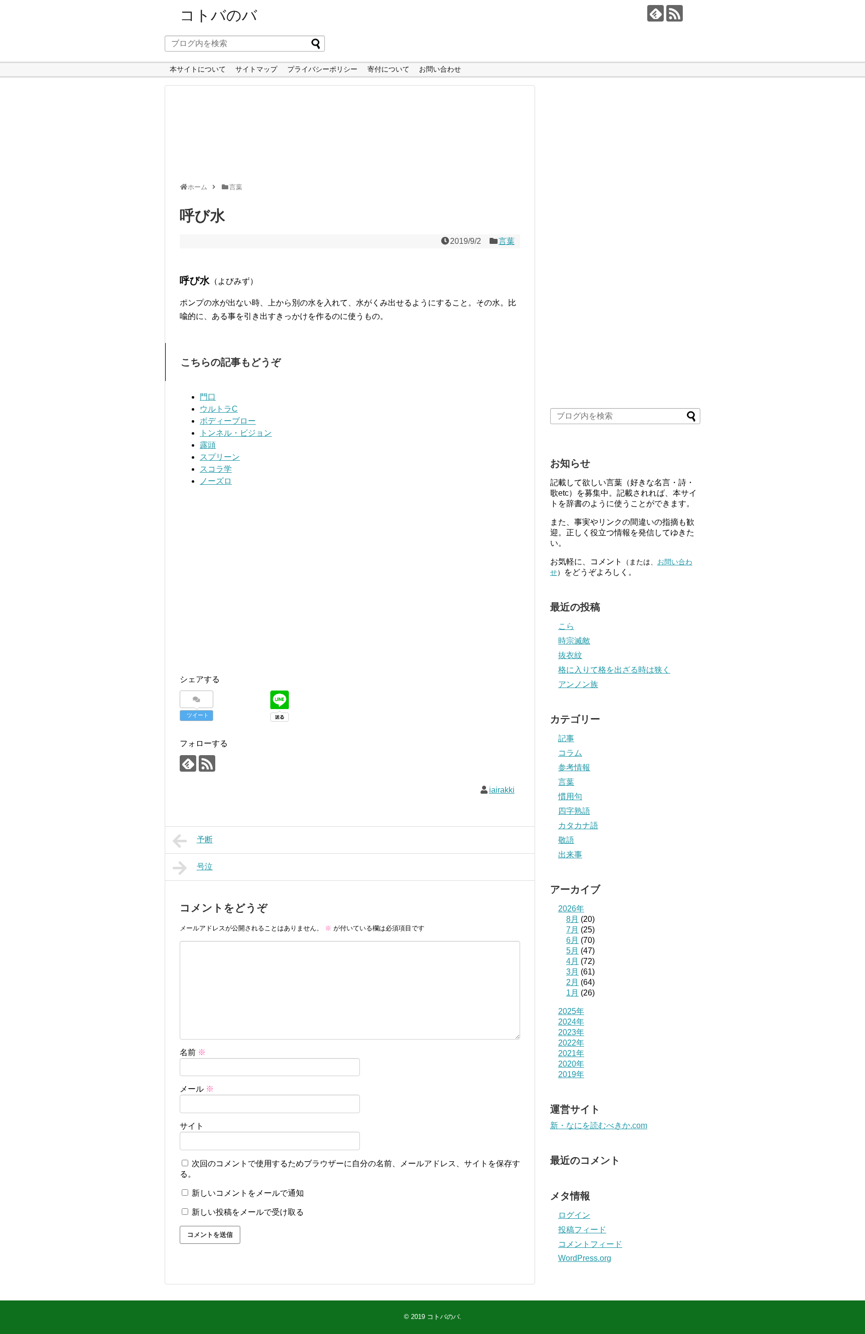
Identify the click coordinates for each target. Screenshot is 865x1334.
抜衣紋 (570, 655)
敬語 (566, 840)
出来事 (570, 854)
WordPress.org (584, 1258)
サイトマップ (256, 69)
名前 (193, 1052)
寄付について (388, 69)
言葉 (507, 241)
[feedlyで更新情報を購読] (655, 13)
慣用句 (570, 796)
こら (566, 626)
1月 (572, 992)
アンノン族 (578, 684)
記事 (566, 738)
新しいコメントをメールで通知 (248, 1193)
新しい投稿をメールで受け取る (248, 1212)
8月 (572, 919)
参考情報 (574, 767)
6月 (572, 940)
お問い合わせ (440, 69)
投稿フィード (582, 1229)
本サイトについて (198, 69)
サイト (192, 1126)
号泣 (205, 866)
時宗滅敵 (574, 640)
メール (197, 1089)
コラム (570, 753)
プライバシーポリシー (322, 69)
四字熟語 (574, 811)
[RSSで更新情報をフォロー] (674, 13)
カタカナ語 (578, 825)
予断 (205, 839)
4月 (572, 961)
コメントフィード (590, 1244)
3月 (572, 971)
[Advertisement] (347, 138)
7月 (572, 929)
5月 (572, 950)
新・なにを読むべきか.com (598, 1125)
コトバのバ (218, 15)
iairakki (502, 790)
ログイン (574, 1215)
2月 (572, 982)
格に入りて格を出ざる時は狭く (614, 669)
